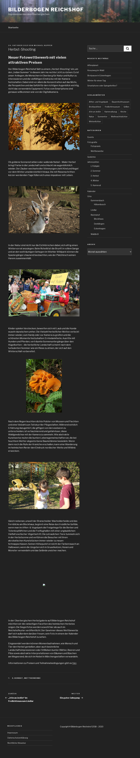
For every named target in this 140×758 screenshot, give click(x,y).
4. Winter (95, 180)
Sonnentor (102, 116)
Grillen (126, 107)
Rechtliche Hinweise (16, 743)
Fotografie (92, 142)
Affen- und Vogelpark (98, 102)
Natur (91, 116)
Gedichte (91, 157)
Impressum (12, 733)
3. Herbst (17, 678)
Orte (89, 196)
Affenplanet (92, 65)
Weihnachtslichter (119, 116)
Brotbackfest (95, 107)
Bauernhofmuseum (120, 102)
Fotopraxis (95, 146)
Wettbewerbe (32, 678)
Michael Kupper (43, 45)
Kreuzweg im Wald (95, 70)
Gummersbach (97, 200)
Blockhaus (98, 219)
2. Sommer (95, 171)
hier (74, 663)
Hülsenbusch (100, 204)
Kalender (91, 191)
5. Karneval (96, 185)
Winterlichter (95, 121)
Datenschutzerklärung (17, 738)
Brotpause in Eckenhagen (99, 75)
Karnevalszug (110, 111)
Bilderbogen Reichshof (46, 10)
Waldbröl (95, 234)
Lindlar (94, 210)
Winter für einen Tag (96, 80)
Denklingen (99, 224)
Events (90, 137)
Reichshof (95, 215)
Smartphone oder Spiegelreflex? (102, 85)
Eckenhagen (99, 228)
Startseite (13, 27)
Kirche (123, 111)
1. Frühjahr (95, 166)
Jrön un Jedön (95, 111)
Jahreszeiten (93, 162)
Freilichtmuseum (112, 107)
